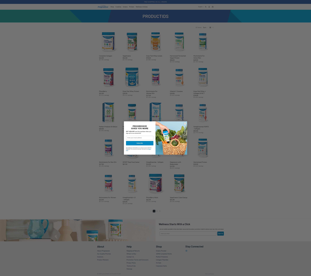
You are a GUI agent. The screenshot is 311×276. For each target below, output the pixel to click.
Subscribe (140, 143)
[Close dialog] (185, 123)
